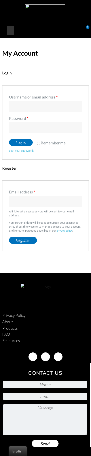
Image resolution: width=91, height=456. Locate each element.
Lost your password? (21, 150)
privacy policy (64, 230)
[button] (10, 30)
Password (18, 118)
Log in (21, 142)
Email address (22, 191)
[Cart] (85, 30)
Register (23, 240)
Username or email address (33, 97)
